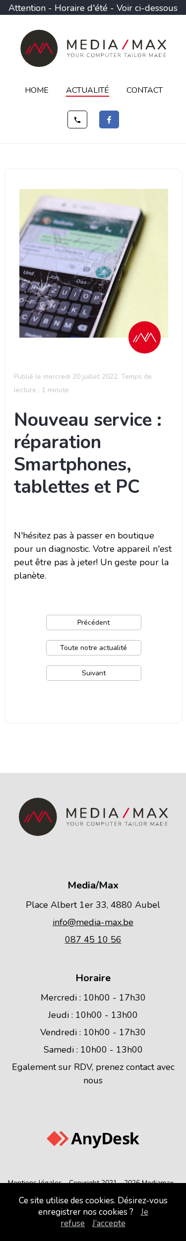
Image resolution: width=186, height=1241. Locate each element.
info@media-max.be (93, 922)
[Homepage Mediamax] (93, 64)
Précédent (93, 622)
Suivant (94, 673)
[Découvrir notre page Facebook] (109, 119)
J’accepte (108, 1223)
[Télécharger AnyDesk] (93, 1145)
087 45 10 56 (93, 940)
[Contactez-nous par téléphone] (77, 119)
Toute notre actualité (93, 647)
